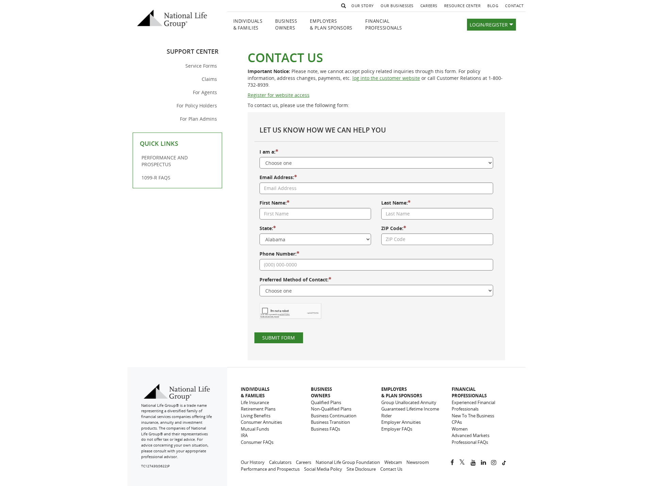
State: (266, 228)
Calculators (280, 462)
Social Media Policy (323, 469)
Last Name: (394, 202)
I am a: (267, 152)
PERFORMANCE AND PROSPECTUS (164, 161)
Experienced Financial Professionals (473, 405)
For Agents (205, 92)
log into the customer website (386, 78)
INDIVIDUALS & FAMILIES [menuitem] (248, 24)
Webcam (393, 462)
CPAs (457, 422)
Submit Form (278, 337)
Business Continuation (333, 416)
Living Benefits (255, 416)
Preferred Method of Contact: (294, 279)
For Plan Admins (198, 119)
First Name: (273, 202)
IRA (244, 435)
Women (460, 429)
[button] (342, 6)
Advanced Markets (470, 435)
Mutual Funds (255, 429)
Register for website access (278, 95)
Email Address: (276, 177)
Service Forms (201, 66)
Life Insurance (255, 402)
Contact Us (391, 469)
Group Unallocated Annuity (408, 402)
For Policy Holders (197, 105)
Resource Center (462, 5)
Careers (430, 7)
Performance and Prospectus (270, 469)
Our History (253, 462)
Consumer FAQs (257, 442)
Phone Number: (278, 253)
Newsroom (417, 462)
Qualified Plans (326, 402)
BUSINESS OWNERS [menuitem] (286, 24)
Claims (209, 79)
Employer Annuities (401, 422)
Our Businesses (397, 5)
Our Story (362, 5)
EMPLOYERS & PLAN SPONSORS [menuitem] (331, 24)
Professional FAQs (470, 442)
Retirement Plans (258, 409)
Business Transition (330, 422)
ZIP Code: (392, 228)
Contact (514, 5)
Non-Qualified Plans (331, 409)
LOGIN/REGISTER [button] (489, 24)
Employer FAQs (396, 429)
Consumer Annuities (261, 422)
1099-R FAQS (155, 177)
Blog (494, 7)
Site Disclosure (361, 469)
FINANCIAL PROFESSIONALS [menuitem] (383, 24)
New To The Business (473, 416)
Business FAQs (325, 429)
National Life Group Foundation (348, 462)
